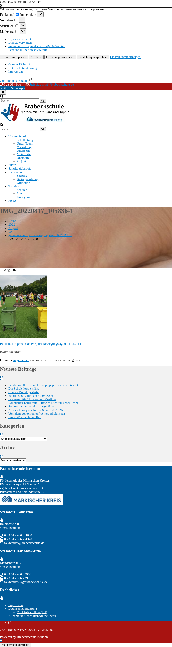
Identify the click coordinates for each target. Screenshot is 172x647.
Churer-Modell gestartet (23, 392)
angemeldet (21, 360)
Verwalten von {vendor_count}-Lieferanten (36, 46)
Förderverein (16, 172)
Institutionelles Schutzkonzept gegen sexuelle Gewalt (43, 385)
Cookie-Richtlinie (19, 64)
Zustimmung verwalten (15, 644)
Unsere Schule (17, 136)
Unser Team (25, 143)
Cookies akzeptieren (14, 57)
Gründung (23, 182)
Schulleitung (25, 140)
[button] (86, 6)
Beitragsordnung (28, 179)
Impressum (15, 71)
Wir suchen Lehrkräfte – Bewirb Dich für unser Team (43, 402)
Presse (12, 200)
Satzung (22, 175)
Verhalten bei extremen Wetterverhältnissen (36, 413)
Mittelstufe (24, 154)
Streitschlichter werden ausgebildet (31, 406)
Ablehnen (36, 57)
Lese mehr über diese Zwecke (27, 49)
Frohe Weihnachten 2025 (24, 417)
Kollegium (24, 197)
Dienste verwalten (20, 42)
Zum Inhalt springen (14, 80)
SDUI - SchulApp (12, 88)
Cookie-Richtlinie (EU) (32, 612)
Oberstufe (23, 157)
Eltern (12, 165)
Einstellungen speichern (92, 57)
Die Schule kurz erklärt (23, 388)
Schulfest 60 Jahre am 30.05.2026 (30, 395)
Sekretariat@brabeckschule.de (54, 84)
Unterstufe (23, 150)
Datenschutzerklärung (22, 68)
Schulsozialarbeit (19, 168)
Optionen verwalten (21, 39)
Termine (13, 186)
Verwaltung (24, 147)
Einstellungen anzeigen (60, 57)
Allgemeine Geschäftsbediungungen (32, 615)
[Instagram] (9, 622)
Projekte (22, 161)
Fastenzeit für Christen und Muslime (32, 399)
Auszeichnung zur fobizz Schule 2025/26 (35, 410)
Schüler (22, 190)
